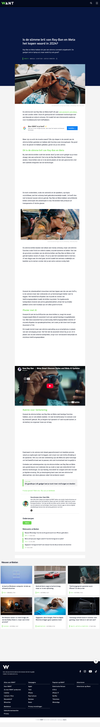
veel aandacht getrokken (68, 112)
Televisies (55, 699)
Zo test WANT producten (12, 690)
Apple (30, 686)
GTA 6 (54, 690)
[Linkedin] (31, 510)
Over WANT (8, 686)
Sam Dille (32, 58)
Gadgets (26, 58)
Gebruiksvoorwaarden (11, 711)
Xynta (64, 720)
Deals (30, 702)
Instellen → (72, 128)
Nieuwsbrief (8, 699)
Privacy (6, 714)
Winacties (7, 702)
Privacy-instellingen (35, 707)
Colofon (6, 693)
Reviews (31, 699)
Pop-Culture (32, 696)
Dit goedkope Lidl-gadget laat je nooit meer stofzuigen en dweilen (50, 484)
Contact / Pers (9, 696)
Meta (27, 523)
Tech (29, 690)
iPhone (30, 693)
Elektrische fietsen (58, 686)
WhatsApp (55, 702)
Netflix (54, 696)
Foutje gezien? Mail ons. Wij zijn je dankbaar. (39, 491)
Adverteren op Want (84, 686)
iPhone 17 (55, 693)
